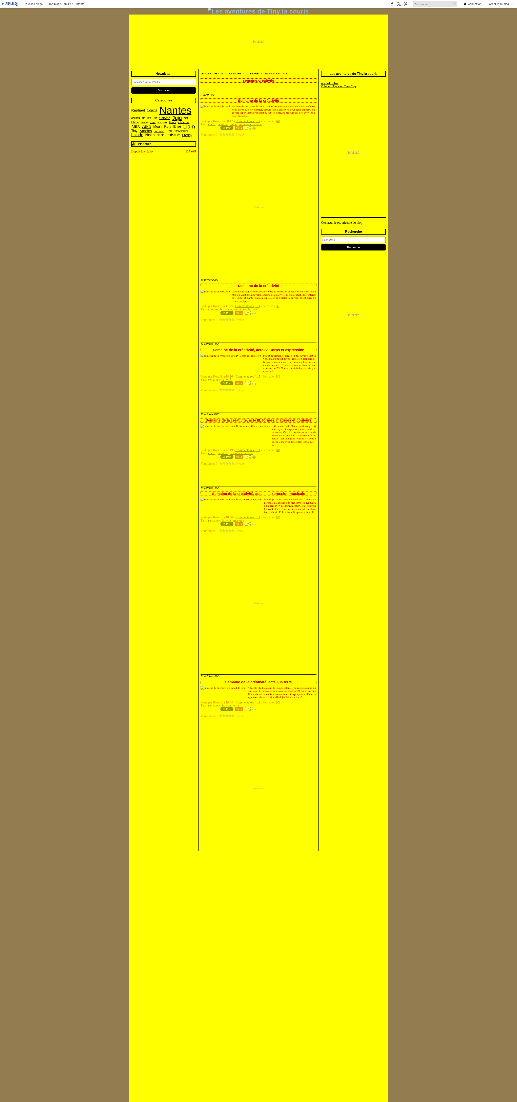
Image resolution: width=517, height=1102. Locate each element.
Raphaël (138, 110)
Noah (150, 135)
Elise (177, 126)
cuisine (173, 135)
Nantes (175, 110)
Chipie (135, 122)
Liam (189, 126)
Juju (177, 118)
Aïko (146, 126)
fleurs (172, 122)
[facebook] (392, 4)
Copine (152, 110)
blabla (160, 135)
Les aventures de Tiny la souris (221, 73)
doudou (135, 118)
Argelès (146, 131)
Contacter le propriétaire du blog (341, 222)
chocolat (183, 122)
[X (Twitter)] (398, 4)
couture (159, 131)
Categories (252, 73)
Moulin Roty (162, 126)
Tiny (134, 131)
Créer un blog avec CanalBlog (338, 86)
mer (186, 118)
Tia (155, 118)
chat (153, 122)
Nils (135, 126)
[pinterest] (405, 4)
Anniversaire (181, 131)
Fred (169, 131)
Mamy (144, 122)
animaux (162, 122)
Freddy (187, 135)
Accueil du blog (330, 83)
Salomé (164, 118)
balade (137, 135)
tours (146, 118)
